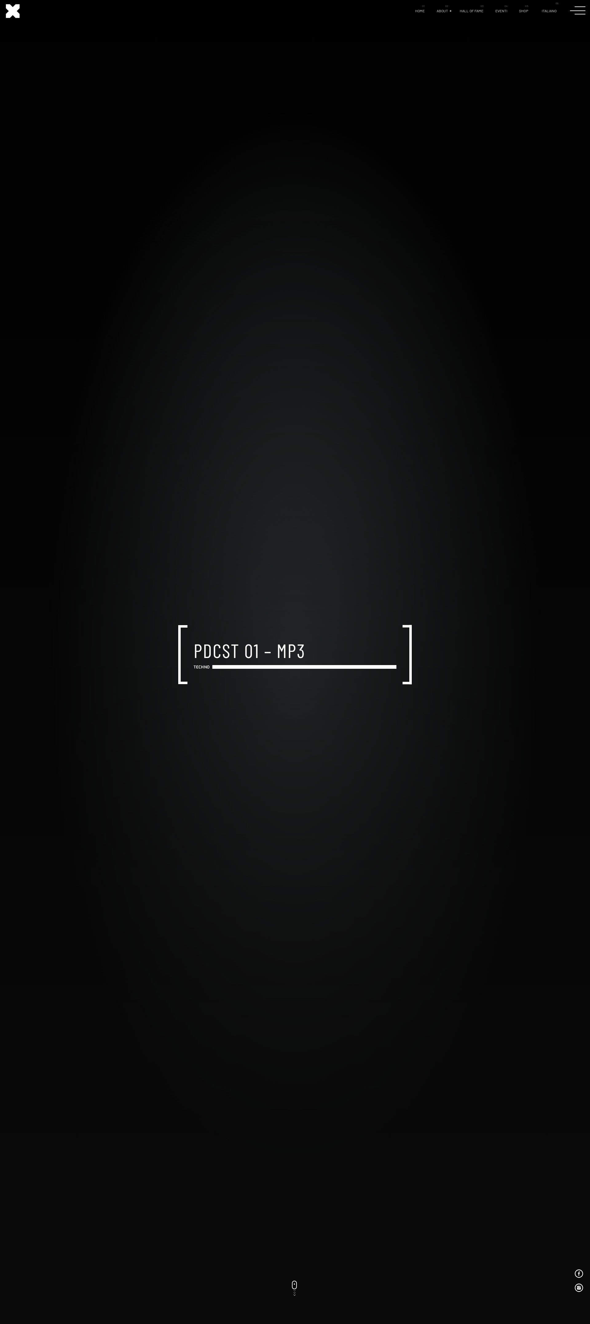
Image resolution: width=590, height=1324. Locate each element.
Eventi (501, 11)
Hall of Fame (471, 11)
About (442, 11)
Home (420, 11)
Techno (202, 666)
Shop (523, 11)
